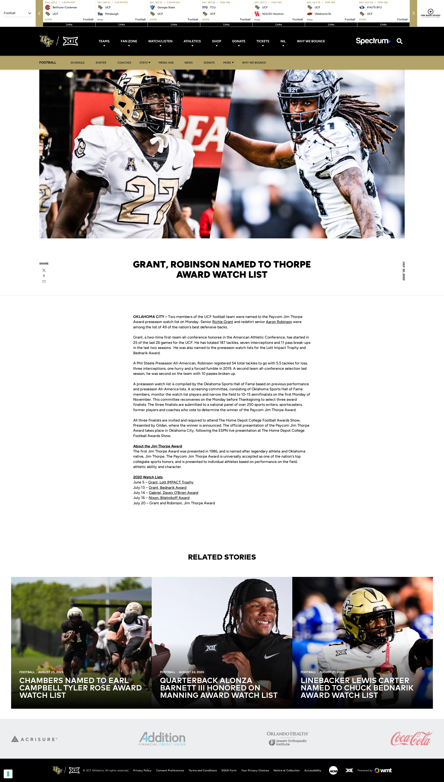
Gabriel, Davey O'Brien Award (173, 492)
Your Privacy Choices (255, 770)
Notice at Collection (287, 770)
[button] (39, 13)
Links (69, 24)
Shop (216, 41)
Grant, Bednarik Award (167, 487)
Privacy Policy (142, 770)
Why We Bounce (311, 41)
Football (27, 672)
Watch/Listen (160, 41)
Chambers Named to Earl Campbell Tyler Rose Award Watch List (80, 688)
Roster (101, 62)
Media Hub (167, 62)
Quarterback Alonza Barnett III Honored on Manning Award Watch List (219, 688)
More (227, 62)
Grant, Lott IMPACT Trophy (171, 482)
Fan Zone (129, 41)
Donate (238, 41)
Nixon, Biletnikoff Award (169, 498)
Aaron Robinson (279, 322)
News (189, 62)
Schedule (78, 62)
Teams (104, 41)
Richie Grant (222, 322)
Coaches (124, 62)
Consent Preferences (170, 770)
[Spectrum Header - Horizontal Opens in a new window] (373, 41)
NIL (283, 41)
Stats (143, 62)
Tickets (262, 41)
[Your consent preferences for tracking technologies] (8, 774)
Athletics (192, 41)
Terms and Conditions (203, 770)
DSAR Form (229, 770)
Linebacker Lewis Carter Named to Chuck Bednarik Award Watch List (357, 688)
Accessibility (312, 770)
